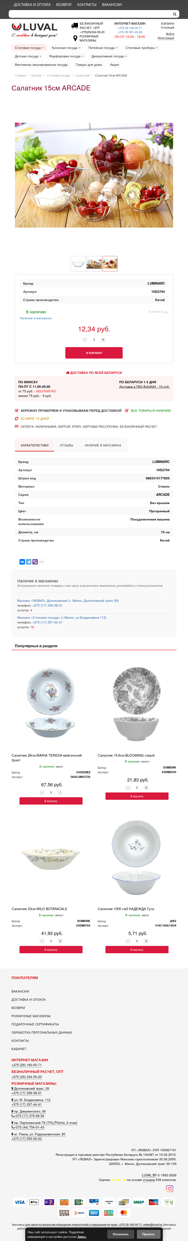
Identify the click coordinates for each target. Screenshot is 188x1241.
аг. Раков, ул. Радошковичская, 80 (39, 1134)
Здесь (81, 1236)
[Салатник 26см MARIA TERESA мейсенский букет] (51, 703)
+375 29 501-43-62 (129, 32)
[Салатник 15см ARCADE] (94, 175)
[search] (174, 14)
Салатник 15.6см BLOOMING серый (126, 755)
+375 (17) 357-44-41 (47, 622)
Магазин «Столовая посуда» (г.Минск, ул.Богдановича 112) (62, 617)
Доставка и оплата (32, 4)
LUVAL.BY (149, 1175)
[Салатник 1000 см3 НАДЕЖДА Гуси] (137, 857)
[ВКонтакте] (22, 562)
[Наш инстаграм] (170, 1188)
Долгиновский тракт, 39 (31, 1088)
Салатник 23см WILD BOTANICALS (39, 908)
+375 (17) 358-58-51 (47, 605)
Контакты (87, 4)
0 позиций (167, 24)
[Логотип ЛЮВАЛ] (36, 30)
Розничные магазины (31, 1016)
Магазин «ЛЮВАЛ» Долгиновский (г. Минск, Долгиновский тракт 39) (68, 600)
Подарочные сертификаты (35, 1024)
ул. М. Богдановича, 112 (31, 1099)
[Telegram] (28, 562)
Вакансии (112, 4)
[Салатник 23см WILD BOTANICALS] (51, 857)
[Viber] (35, 562)
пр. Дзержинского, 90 (29, 1111)
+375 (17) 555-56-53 (26, 1138)
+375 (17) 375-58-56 (29, 1115)
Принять (148, 1234)
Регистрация (166, 38)
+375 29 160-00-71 (129, 28)
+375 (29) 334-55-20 (26, 1076)
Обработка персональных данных (41, 1032)
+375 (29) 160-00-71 (26, 1064)
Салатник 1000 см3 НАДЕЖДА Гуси (126, 908)
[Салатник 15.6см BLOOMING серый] (137, 703)
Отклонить (121, 1234)
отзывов (149, 1179)
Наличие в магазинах (36, 314)
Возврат (64, 4)
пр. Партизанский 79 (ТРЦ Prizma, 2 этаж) (45, 1122)
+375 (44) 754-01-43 (29, 1127)
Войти (170, 34)
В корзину (50, 801)
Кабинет (18, 1049)
